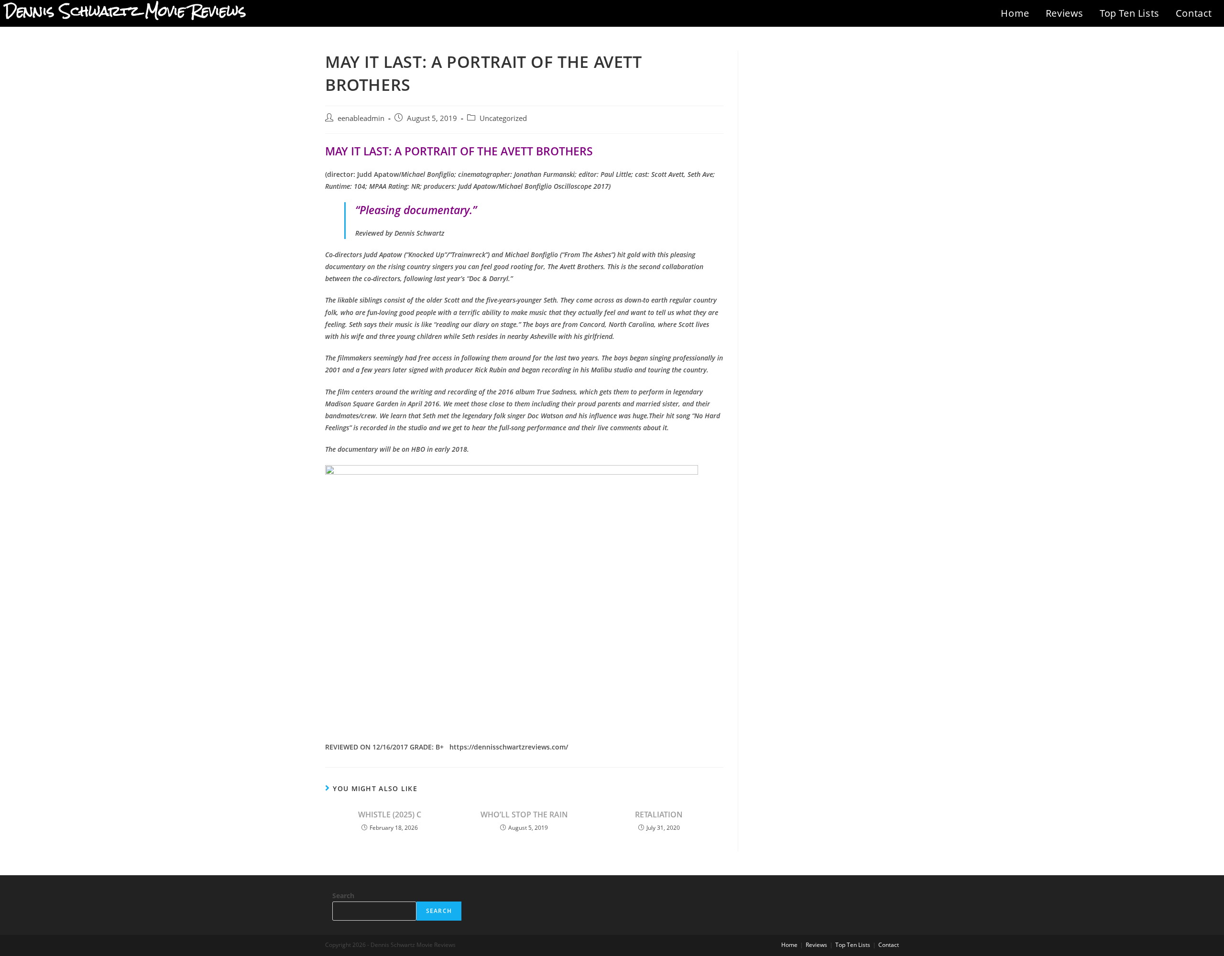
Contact (1194, 13)
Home (1015, 13)
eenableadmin (361, 118)
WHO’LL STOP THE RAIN (524, 814)
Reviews (1064, 13)
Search (343, 895)
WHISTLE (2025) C (389, 814)
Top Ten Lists (1129, 13)
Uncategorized (503, 118)
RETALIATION (659, 814)
